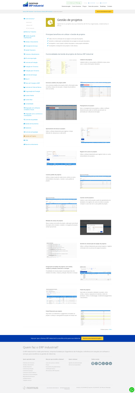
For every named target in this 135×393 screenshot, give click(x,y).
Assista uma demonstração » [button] (104, 11)
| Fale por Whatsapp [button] (104, 387)
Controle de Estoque (31, 75)
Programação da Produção (32, 91)
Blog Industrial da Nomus (29, 376)
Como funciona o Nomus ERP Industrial (43, 11)
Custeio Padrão (29, 95)
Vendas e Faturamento (31, 42)
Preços (85, 6)
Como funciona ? (30, 19)
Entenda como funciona (28, 363)
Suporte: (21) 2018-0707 (93, 387)
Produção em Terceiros (31, 66)
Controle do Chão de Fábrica (33, 87)
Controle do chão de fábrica (29, 372)
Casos (93, 6)
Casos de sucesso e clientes (52, 363)
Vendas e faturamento (28, 364)
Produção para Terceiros (32, 71)
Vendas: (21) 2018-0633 (81, 387)
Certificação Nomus (50, 368)
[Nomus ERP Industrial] (33, 4)
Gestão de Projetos (30, 136)
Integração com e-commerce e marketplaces (33, 114)
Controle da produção (28, 368)
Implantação (29, 22)
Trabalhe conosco (27, 380)
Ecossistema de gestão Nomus (53, 366)
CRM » (110, 329)
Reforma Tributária (30, 32)
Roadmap (103, 6)
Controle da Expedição (31, 132)
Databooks (28, 128)
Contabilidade (29, 104)
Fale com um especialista (74, 364)
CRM (26, 140)
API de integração (30, 28)
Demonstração (66, 6)
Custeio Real (28, 99)
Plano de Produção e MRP (32, 83)
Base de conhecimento (31, 144)
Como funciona (76, 6)
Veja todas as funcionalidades (30, 374)
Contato (109, 6)
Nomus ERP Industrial (28, 11)
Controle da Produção (31, 62)
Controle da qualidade (31, 119)
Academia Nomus (27, 378)
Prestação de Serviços (31, 46)
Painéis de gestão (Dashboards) (29, 37)
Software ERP (29, 25)
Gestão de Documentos (31, 124)
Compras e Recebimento (32, 54)
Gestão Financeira (30, 50)
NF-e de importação (30, 58)
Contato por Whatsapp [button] (74, 3)
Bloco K (27, 79)
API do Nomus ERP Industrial (52, 370)
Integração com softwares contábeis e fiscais (32, 108)
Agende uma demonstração (75, 363)
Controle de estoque (28, 370)
